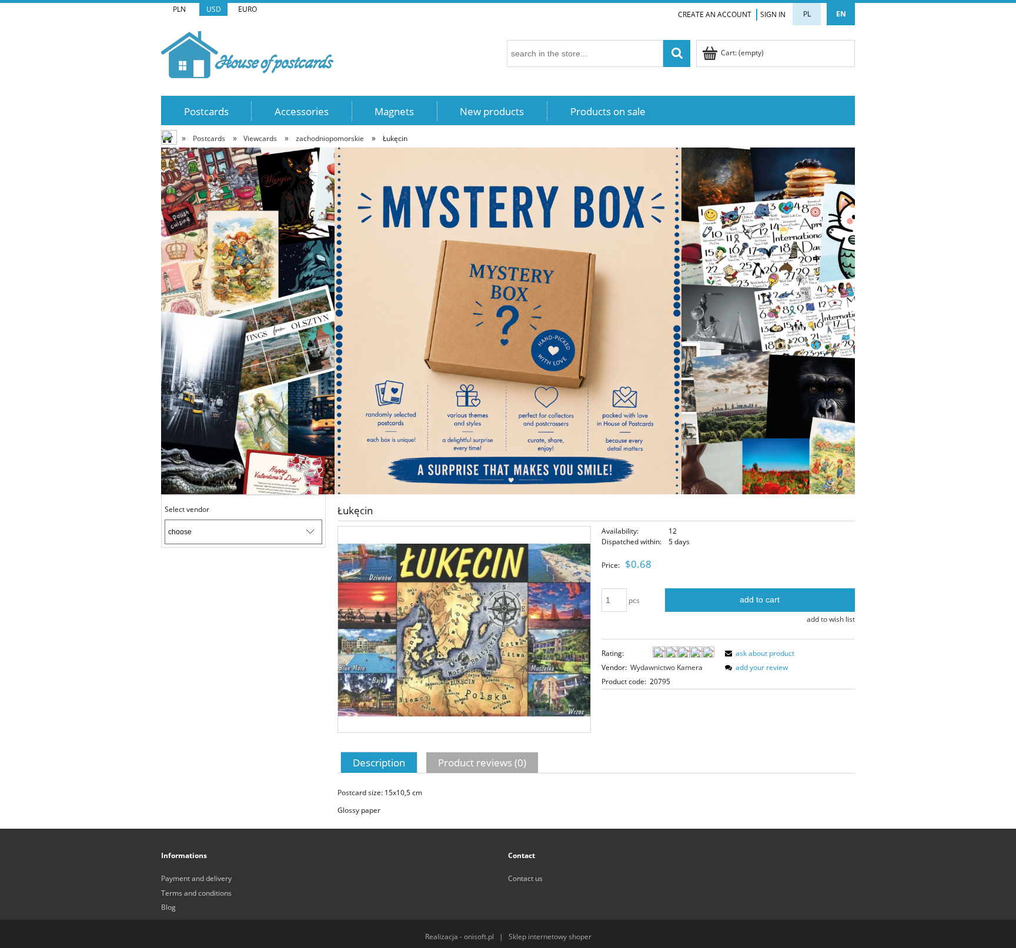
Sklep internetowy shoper (550, 937)
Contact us (525, 878)
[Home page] (247, 52)
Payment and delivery (196, 878)
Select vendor (187, 509)
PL (807, 14)
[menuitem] (206, 111)
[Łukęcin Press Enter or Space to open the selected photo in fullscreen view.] (464, 629)
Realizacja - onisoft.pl (459, 937)
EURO (247, 9)
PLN (179, 9)
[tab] (380, 762)
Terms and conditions (196, 893)
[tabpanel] (596, 802)
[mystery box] (508, 320)
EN (841, 14)
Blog (168, 907)
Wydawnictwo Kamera (666, 667)
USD (213, 9)
